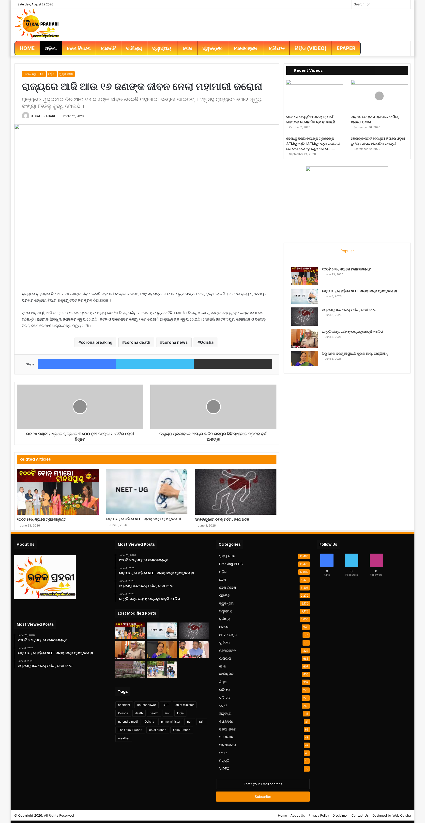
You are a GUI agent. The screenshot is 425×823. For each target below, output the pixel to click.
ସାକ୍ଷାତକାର (227, 745)
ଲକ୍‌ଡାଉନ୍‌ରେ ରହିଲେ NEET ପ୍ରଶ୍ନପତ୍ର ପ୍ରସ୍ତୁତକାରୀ (143, 518)
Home (282, 815)
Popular (347, 250)
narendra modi (128, 721)
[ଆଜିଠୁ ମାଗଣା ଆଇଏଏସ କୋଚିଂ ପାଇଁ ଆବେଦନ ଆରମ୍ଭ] (130, 669)
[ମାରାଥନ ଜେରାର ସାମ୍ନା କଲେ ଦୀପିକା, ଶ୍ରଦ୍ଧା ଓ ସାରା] (379, 96)
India (180, 713)
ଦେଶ (222, 580)
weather (123, 738)
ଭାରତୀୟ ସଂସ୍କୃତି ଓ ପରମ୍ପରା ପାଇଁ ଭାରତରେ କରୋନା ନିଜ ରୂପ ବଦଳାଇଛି (310, 119)
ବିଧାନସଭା (226, 721)
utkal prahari (157, 730)
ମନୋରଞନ (226, 737)
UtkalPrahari (181, 730)
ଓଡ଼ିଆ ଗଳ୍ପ (227, 729)
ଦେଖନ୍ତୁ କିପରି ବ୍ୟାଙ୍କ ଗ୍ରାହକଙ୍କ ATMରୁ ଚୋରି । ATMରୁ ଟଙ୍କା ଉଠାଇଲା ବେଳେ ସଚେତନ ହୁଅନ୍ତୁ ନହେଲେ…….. (313, 143)
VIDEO (224, 769)
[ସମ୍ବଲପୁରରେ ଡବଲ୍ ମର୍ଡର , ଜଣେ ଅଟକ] (235, 492)
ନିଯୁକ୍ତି (224, 761)
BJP (165, 705)
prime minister (170, 721)
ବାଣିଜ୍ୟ (224, 619)
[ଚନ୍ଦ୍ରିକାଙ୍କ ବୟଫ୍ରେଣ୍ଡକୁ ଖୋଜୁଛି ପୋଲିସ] (304, 338)
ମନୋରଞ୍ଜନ (227, 650)
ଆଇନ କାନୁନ (228, 635)
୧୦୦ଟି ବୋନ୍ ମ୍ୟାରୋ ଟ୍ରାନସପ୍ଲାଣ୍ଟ (41, 519)
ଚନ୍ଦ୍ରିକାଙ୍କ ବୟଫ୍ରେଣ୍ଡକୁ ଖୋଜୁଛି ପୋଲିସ (352, 331)
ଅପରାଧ (224, 627)
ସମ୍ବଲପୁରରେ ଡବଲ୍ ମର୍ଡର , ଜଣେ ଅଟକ (222, 519)
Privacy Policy (318, 815)
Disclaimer (340, 815)
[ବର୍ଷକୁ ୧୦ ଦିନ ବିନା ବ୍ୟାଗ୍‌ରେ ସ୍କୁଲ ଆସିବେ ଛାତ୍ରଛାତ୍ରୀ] (162, 669)
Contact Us (360, 815)
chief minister (184, 705)
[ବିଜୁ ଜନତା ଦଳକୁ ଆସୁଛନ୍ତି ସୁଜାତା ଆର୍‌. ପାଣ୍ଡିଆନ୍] (304, 358)
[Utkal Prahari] (36, 24)
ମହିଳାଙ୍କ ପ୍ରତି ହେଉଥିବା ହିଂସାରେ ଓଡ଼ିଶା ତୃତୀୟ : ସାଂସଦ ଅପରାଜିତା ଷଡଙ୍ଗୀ (378, 141)
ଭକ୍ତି (223, 706)
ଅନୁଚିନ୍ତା (225, 713)
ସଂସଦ (223, 753)
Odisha (206, 342)
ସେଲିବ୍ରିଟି (226, 674)
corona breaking (96, 342)
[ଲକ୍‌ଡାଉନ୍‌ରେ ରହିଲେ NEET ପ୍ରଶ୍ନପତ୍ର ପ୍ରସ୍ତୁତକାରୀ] (146, 491)
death (139, 713)
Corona (123, 713)
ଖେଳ (222, 666)
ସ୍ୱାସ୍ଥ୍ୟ (225, 611)
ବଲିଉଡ (224, 698)
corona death (137, 342)
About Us (297, 815)
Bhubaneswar (146, 705)
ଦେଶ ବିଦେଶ (227, 588)
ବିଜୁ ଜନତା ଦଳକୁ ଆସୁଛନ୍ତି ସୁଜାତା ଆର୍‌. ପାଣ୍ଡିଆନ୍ (355, 353)
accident (124, 705)
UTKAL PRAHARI (43, 116)
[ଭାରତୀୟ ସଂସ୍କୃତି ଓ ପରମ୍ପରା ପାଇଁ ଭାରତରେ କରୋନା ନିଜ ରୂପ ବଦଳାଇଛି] (315, 96)
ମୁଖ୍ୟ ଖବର (66, 74)
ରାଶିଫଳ (224, 690)
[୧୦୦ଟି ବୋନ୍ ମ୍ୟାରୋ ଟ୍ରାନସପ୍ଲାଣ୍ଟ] (57, 492)
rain (201, 721)
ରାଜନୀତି (224, 595)
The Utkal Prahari (130, 730)
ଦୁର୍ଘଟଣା (224, 643)
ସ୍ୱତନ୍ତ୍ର (226, 603)
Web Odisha (402, 815)
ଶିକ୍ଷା (223, 682)
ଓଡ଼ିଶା (51, 74)
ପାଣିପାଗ (225, 658)
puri (189, 721)
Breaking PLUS (33, 74)
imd (167, 713)
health (154, 713)
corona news (175, 342)
